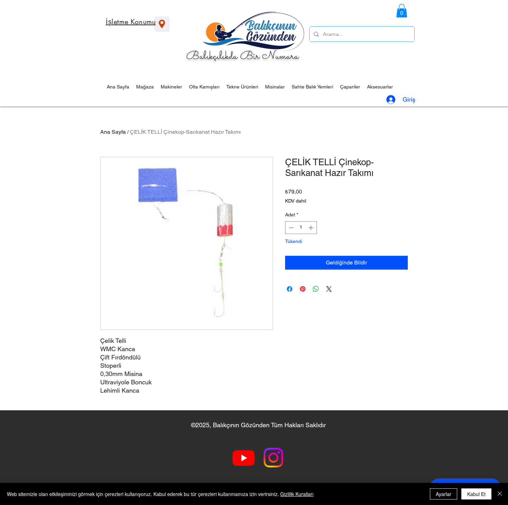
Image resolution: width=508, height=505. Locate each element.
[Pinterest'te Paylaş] (303, 289)
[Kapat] (500, 493)
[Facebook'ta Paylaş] (289, 289)
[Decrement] (290, 228)
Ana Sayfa (113, 132)
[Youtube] (244, 458)
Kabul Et (476, 493)
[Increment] (311, 228)
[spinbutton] (301, 228)
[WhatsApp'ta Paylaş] (316, 289)
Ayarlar (443, 493)
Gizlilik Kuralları (296, 493)
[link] (401, 10)
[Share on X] (329, 289)
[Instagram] (273, 458)
